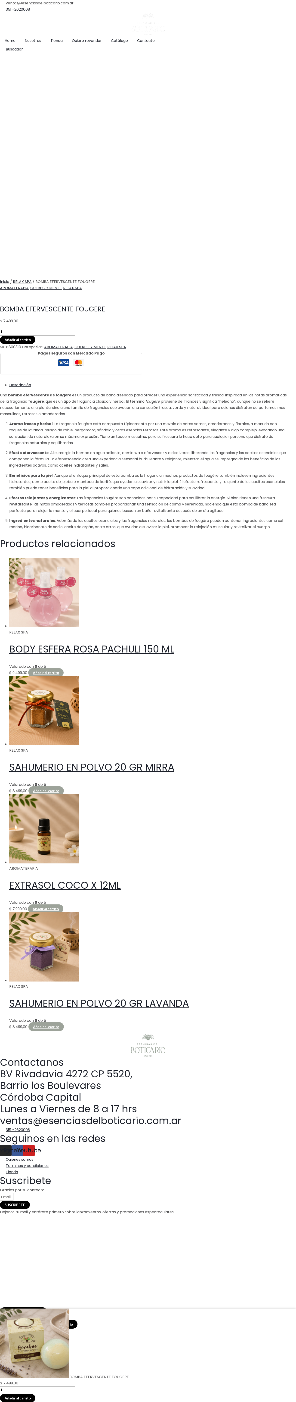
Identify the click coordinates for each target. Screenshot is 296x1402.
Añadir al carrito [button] (46, 673)
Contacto (146, 40)
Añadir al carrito (18, 340)
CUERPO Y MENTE (46, 288)
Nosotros (33, 40)
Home (10, 40)
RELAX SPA (22, 281)
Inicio (4, 281)
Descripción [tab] (20, 385)
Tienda (56, 40)
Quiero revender (87, 40)
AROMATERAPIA (14, 288)
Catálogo (119, 40)
